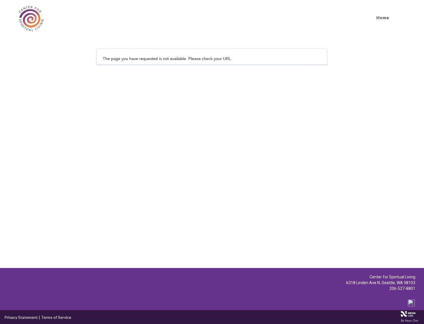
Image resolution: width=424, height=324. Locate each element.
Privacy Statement (21, 317)
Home (382, 17)
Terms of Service (56, 317)
